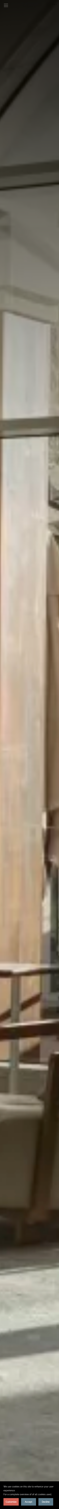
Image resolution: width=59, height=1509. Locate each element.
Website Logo (29, 6)
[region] (6, 5)
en (53, 5)
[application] (29, 1495)
